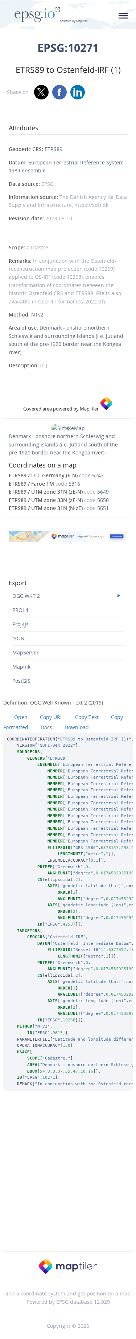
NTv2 (37, 314)
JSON (18, 638)
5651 (103, 508)
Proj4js (20, 624)
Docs (46, 727)
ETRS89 (53, 149)
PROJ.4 (20, 610)
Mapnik (21, 666)
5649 (103, 491)
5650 (103, 500)
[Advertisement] (68, 1181)
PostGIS (21, 680)
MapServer (25, 652)
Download (77, 727)
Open (21, 717)
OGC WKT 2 (26, 595)
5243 (98, 475)
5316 (74, 483)
